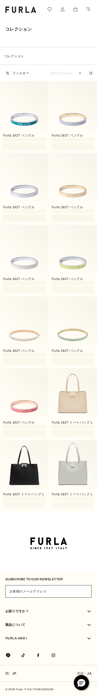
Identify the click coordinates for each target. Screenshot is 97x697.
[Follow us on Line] (8, 655)
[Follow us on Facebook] (38, 655)
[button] (81, 682)
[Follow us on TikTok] (23, 655)
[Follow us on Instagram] (53, 655)
